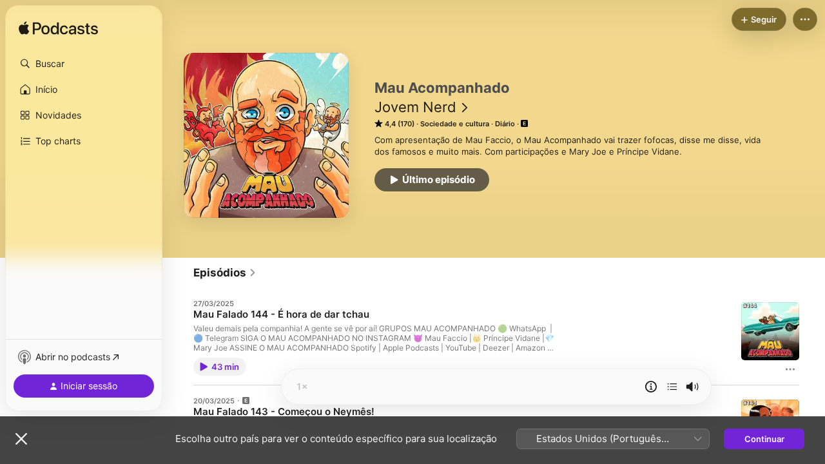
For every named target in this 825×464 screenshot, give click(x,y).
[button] (83, 64)
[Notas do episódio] (651, 387)
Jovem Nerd (415, 107)
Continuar (764, 439)
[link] (225, 273)
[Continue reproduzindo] (672, 387)
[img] (58, 29)
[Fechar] (21, 439)
